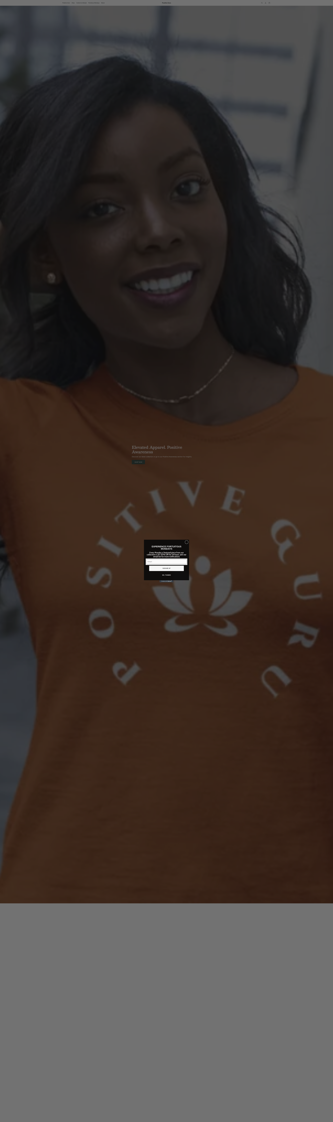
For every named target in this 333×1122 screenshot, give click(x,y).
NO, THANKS (166, 575)
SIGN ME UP (166, 568)
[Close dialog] (186, 542)
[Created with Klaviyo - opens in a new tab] (166, 581)
